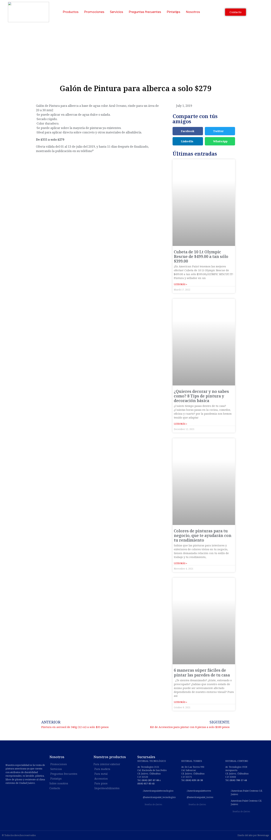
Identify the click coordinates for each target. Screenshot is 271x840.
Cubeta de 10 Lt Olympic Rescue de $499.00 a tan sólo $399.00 (201, 256)
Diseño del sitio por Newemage (253, 835)
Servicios (116, 12)
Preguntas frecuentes (145, 12)
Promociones (94, 12)
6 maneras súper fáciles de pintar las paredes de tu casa (202, 672)
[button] (188, 131)
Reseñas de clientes (153, 804)
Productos (71, 12)
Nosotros (193, 12)
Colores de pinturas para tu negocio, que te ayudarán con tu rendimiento (202, 535)
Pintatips (173, 12)
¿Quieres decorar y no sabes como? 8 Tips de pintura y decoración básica (201, 396)
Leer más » (180, 284)
